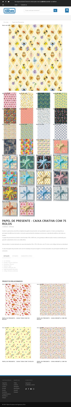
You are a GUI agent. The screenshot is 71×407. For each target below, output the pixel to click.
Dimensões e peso (26, 256)
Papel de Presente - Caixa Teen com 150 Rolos (15, 318)
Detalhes (6, 256)
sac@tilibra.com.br (30, 384)
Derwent (16, 392)
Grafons (16, 384)
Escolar (4, 388)
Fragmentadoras (6, 394)
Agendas (4, 383)
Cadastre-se (24, 5)
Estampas (15, 256)
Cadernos (4, 384)
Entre (16, 5)
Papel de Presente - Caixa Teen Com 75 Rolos (18, 361)
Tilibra (15, 383)
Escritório (4, 392)
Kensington (17, 388)
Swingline (16, 386)
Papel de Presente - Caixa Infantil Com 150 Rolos (52, 318)
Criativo (4, 386)
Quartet (16, 390)
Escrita (4, 390)
